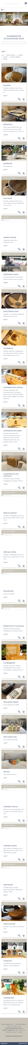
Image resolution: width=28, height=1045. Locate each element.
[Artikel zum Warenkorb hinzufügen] (22, 99)
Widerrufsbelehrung (14, 1036)
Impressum (4, 1043)
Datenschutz (23, 1043)
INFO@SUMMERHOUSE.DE (14, 1028)
